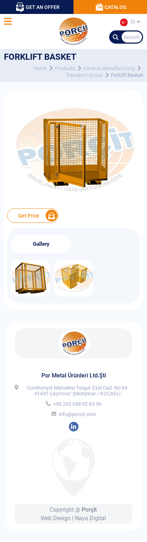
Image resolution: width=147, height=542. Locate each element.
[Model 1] (30, 294)
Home (40, 68)
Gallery (41, 244)
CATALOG (116, 7)
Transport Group (84, 75)
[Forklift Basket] (73, 203)
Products (65, 68)
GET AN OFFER (43, 7)
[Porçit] (7, 21)
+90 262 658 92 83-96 (77, 404)
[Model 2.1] (73, 294)
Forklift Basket (127, 75)
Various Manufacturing (109, 68)
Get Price (28, 216)
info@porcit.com (77, 414)
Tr (131, 23)
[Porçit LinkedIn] (73, 426)
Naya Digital (90, 518)
